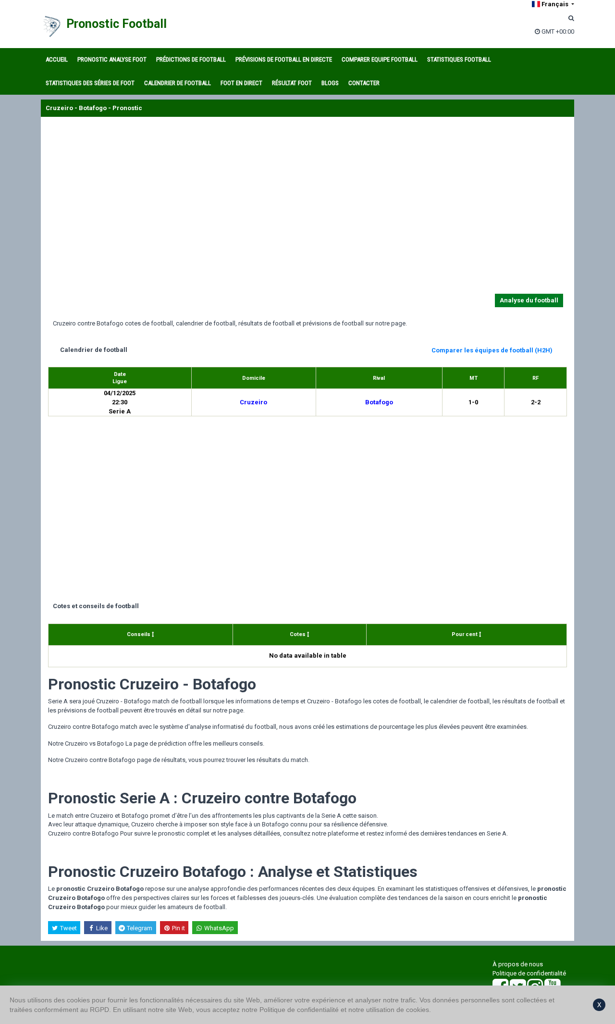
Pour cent (465, 634)
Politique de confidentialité (529, 973)
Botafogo (379, 402)
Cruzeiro (253, 402)
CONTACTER (364, 83)
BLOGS (330, 83)
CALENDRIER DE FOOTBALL (177, 83)
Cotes (298, 634)
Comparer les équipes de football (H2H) (492, 350)
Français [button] (555, 4)
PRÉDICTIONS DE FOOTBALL (191, 59)
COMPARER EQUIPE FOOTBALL (380, 59)
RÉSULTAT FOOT (292, 83)
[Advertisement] (307, 207)
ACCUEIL (57, 59)
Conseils (139, 634)
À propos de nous (517, 964)
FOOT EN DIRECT (241, 83)
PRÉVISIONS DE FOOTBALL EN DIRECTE (283, 59)
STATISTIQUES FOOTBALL (459, 59)
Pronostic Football (116, 24)
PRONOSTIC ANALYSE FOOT (112, 59)
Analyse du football (529, 300)
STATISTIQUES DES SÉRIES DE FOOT (90, 83)
